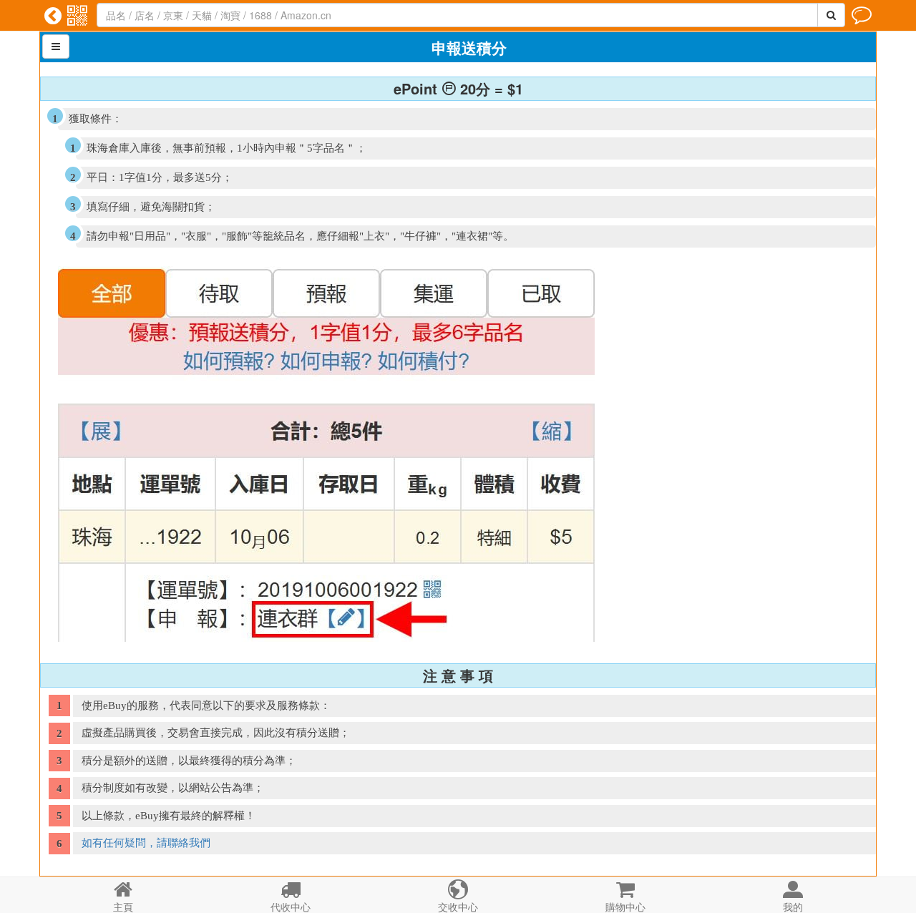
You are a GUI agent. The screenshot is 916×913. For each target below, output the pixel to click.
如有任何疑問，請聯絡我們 (146, 843)
